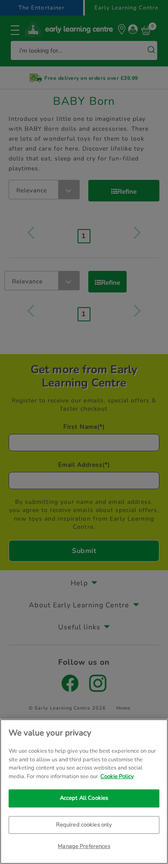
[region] (84, 791)
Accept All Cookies (84, 798)
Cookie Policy (117, 776)
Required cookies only (84, 825)
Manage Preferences (84, 846)
